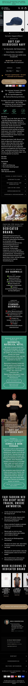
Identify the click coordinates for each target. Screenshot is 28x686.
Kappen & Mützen (17, 36)
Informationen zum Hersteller (14, 183)
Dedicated (14, 38)
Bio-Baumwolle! (14, 381)
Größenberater (14, 191)
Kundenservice (14, 661)
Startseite (8, 36)
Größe (10, 67)
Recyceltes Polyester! (14, 385)
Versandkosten (20, 62)
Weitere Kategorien (14, 666)
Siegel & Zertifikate (14, 176)
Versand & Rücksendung (13, 194)
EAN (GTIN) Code (14, 187)
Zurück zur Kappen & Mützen (15, 606)
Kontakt (13, 656)
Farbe (18, 67)
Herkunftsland (14, 179)
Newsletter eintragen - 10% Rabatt (13, 671)
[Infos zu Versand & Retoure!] (14, 462)
